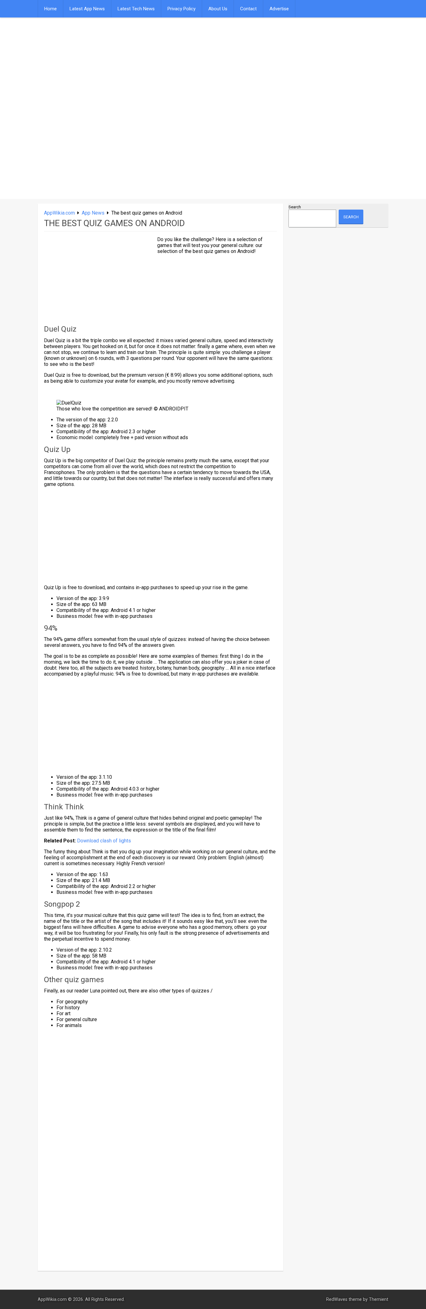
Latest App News (87, 9)
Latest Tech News (136, 9)
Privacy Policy (181, 9)
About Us (217, 9)
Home (50, 9)
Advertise (279, 9)
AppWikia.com (59, 213)
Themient (378, 1299)
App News (93, 213)
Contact (248, 9)
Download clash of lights (104, 841)
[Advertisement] (153, 64)
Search (294, 207)
